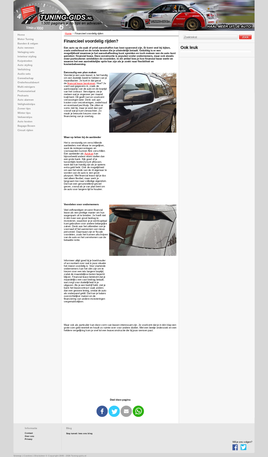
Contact (29, 433)
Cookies (28, 456)
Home (68, 33)
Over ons (29, 436)
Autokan (89, 153)
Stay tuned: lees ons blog (79, 433)
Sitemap (17, 456)
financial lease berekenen (81, 83)
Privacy (28, 439)
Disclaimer (39, 456)
